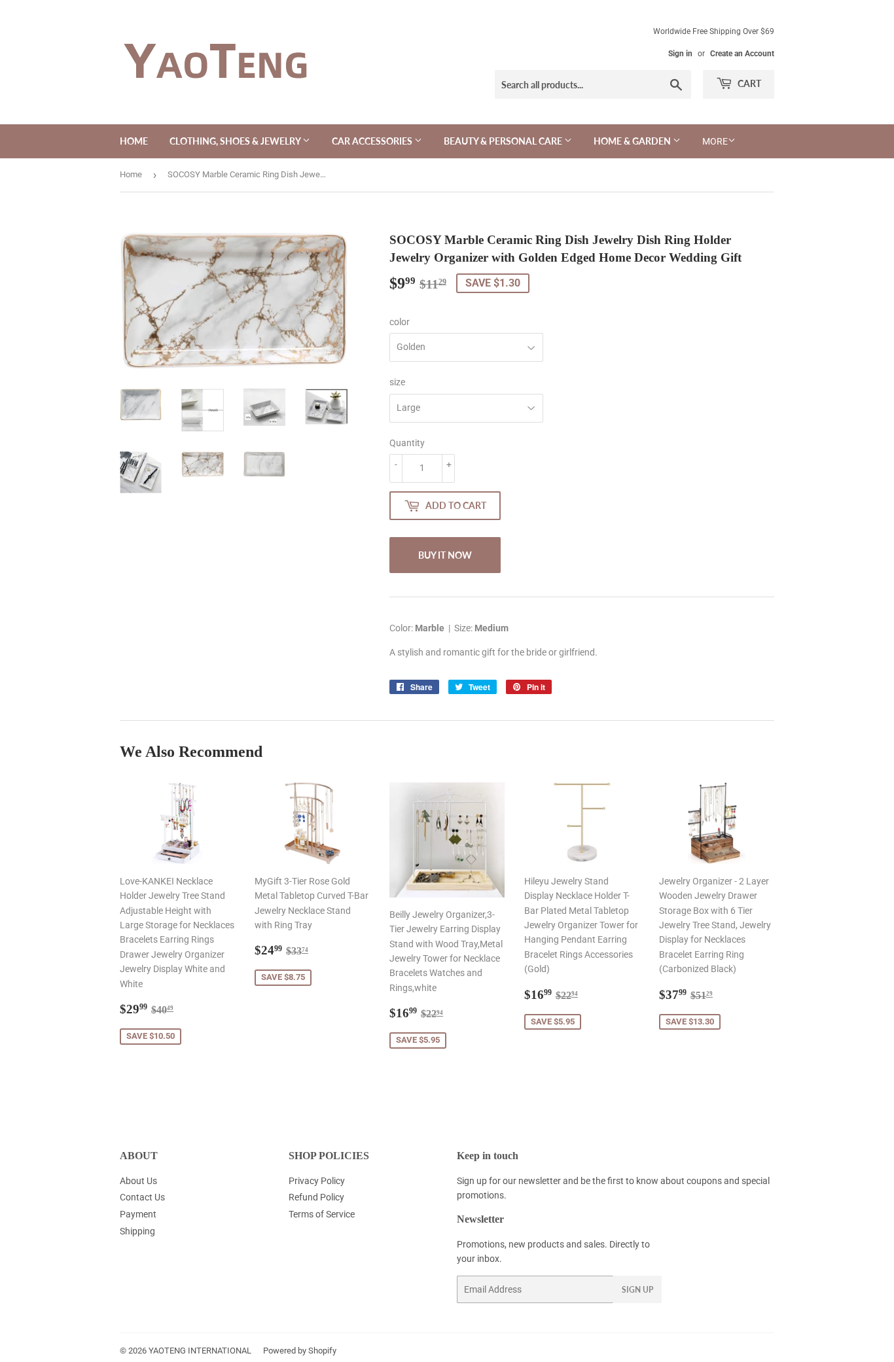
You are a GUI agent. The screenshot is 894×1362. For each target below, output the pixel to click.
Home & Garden (633, 141)
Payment (138, 1214)
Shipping (137, 1231)
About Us (138, 1181)
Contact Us (142, 1197)
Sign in (680, 53)
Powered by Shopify (299, 1350)
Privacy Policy (317, 1181)
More (715, 141)
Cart (748, 83)
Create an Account (742, 53)
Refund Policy (316, 1197)
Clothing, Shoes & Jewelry (236, 141)
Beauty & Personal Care (504, 141)
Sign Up (637, 1290)
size (397, 382)
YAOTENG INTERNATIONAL (200, 1350)
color (399, 322)
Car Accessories (373, 141)
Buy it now (445, 555)
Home (134, 141)
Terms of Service (322, 1214)
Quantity (407, 443)
